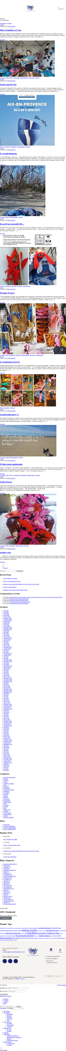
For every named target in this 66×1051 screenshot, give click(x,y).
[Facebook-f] (5, 961)
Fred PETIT (12, 26)
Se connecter (4, 994)
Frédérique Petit (53, 933)
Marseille (52, 935)
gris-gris (61, 933)
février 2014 (6, 755)
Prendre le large (7, 293)
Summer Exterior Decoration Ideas (19, 599)
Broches (5, 779)
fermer (5, 1050)
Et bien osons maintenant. (11, 464)
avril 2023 (6, 643)
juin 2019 (6, 670)
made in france (44, 936)
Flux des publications (9, 826)
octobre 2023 (7, 640)
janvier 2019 (6, 676)
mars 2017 (6, 699)
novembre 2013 (7, 759)
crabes (7, 78)
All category (6, 1011)
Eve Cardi (63, 930)
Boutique (5, 999)
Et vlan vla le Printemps (9, 587)
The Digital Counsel (18, 978)
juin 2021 (6, 656)
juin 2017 (6, 695)
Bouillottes (10, 1014)
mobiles (55, 935)
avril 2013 (6, 770)
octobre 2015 (7, 724)
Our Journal (6, 800)
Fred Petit (31, 933)
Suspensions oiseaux (12, 1040)
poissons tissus (34, 938)
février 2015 (6, 736)
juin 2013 (6, 767)
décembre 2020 (7, 659)
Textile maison (7, 1042)
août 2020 (6, 663)
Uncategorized (26, 286)
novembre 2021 (7, 653)
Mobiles (18, 355)
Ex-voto (9, 1029)
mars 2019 (6, 675)
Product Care (7, 809)
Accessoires (6, 1012)
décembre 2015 (7, 721)
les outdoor (6, 793)
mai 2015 (6, 732)
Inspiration (13, 147)
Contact (5, 1002)
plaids (5, 803)
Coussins (2, 78)
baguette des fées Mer (9, 777)
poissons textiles (25, 938)
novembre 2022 (7, 647)
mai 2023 (6, 641)
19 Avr (2, 547)
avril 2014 (6, 752)
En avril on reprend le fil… (12, 224)
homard (2, 935)
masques (5, 796)
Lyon (38, 935)
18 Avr (2, 288)
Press (4, 808)
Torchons (9, 1026)
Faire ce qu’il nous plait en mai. (11, 581)
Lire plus (2, 39)
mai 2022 (6, 650)
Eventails (5, 1032)
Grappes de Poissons (12, 1036)
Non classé (6, 799)
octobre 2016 (7, 707)
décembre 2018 (7, 678)
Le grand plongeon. (8, 153)
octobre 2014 (7, 742)
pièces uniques (6, 938)
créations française (56, 928)
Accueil (2, 20)
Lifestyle (5, 794)
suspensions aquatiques (8, 939)
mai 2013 (6, 768)
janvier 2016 (6, 719)
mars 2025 (6, 624)
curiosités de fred (52, 930)
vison (15, 939)
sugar (1, 939)
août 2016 (6, 710)
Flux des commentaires (9, 827)
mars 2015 (6, 735)
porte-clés (31, 78)
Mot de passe (4, 991)
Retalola (42, 938)
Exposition (2, 933)
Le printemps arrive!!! (10, 362)
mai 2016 (6, 715)
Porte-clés (9, 1019)
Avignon (8, 928)
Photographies (24, 78)
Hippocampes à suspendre (14, 1037)
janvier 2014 (6, 756)
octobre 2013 (7, 761)
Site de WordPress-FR (9, 829)
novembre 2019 (7, 666)
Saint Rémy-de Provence (49, 938)
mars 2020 (6, 664)
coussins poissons (33, 928)
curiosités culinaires (8, 783)
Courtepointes (10, 1043)
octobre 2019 (7, 667)
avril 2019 (6, 673)
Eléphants (6, 786)
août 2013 (6, 764)
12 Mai (2, 148)
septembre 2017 (7, 692)
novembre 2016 (7, 706)
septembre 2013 (7, 762)
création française (44, 928)
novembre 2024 (7, 627)
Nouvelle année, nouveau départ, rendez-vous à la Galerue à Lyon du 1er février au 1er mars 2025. (35, 597)
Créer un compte (61, 985)
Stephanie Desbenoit (61, 938)
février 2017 (6, 701)
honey (5, 935)
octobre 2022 (7, 649)
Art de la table (7, 1022)
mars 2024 (6, 635)
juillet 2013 (6, 765)
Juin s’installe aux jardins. (10, 578)
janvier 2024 (6, 636)
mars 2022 (6, 652)
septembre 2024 (7, 629)
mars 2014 (6, 753)
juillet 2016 (6, 712)
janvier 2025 (6, 626)
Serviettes (9, 1023)
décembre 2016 (7, 704)
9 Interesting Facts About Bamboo (19, 603)
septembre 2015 (7, 726)
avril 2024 (6, 633)
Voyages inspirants (8, 817)
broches (12, 928)
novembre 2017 (7, 690)
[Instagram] (10, 961)
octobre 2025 (7, 621)
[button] (33, 959)
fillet (25, 933)
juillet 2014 (6, 747)
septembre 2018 (7, 681)
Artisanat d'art (7, 1028)
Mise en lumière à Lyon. (10, 30)
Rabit (39, 938)
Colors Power (6, 482)
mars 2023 (6, 644)
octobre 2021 (7, 655)
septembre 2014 (7, 744)
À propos (6, 1000)
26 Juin (2, 79)
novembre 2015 (7, 722)
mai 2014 (6, 750)
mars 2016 (6, 718)
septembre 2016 (7, 709)
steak (55, 938)
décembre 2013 (7, 758)
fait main (22, 933)
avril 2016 (6, 716)
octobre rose (5, 552)
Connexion (6, 824)
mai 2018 (6, 684)
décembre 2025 (7, 618)
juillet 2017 (6, 693)
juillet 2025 (6, 623)
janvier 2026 (6, 617)
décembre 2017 (7, 689)
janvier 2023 (6, 646)
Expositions (3, 23)
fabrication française (13, 933)
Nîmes (59, 935)
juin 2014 (6, 749)
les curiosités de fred (25, 935)
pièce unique (16, 938)
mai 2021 (6, 658)
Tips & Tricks (7, 812)
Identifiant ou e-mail (6, 988)
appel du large (3, 928)
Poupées (5, 806)
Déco (11, 78)
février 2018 (6, 686)
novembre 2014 (7, 741)
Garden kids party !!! (9, 414)
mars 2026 (6, 615)
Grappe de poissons (8, 789)
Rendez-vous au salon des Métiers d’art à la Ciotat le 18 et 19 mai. (21, 584)
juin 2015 (6, 730)
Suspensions (6, 1034)
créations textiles (29, 930)
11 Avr (2, 219)
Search (18, 1006)
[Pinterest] (16, 961)
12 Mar (2, 25)
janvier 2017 (6, 702)
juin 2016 (6, 713)
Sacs (8, 1020)
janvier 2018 (6, 687)
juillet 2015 (6, 729)
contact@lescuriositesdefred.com (14, 952)
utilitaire (5, 816)
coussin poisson (24, 928)
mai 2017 (6, 696)
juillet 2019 (6, 669)
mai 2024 (6, 632)
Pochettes (9, 1017)
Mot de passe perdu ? (6, 996)
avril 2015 (6, 733)
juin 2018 (6, 683)
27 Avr (2, 459)
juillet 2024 (6, 630)
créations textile (16, 930)
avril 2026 (6, 613)
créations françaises (6, 930)
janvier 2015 (6, 738)
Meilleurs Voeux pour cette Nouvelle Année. (15, 590)
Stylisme (9, 23)
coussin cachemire (17, 928)
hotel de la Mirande (11, 935)
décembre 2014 (7, 739)
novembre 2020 (7, 661)
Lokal (35, 935)
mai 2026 (6, 612)
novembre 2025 (7, 620)
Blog (4, 1003)
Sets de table (10, 1025)
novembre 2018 (7, 679)
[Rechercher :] (8, 571)
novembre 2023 (7, 638)
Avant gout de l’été (8, 84)
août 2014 (6, 745)
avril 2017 (6, 698)
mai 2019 (6, 672)
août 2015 (6, 727)
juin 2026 (6, 610)
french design (42, 933)
